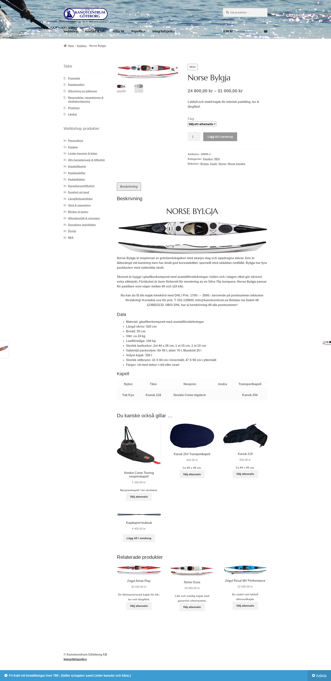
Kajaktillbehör (77, 166)
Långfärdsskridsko (80, 198)
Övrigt (72, 231)
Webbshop (71, 31)
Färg (191, 118)
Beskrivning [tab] (129, 186)
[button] (173, 70)
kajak (213, 163)
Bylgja (204, 163)
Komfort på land (78, 192)
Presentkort (75, 140)
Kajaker (82, 45)
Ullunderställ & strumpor (84, 218)
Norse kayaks (236, 163)
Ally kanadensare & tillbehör (86, 159)
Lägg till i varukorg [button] (139, 538)
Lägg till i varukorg (220, 136)
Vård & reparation (79, 205)
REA (217, 158)
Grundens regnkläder (82, 224)
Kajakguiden (76, 84)
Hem (71, 45)
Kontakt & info (95, 31)
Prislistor (74, 107)
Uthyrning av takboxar (82, 91)
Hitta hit (118, 31)
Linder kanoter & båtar (82, 153)
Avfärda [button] (321, 675)
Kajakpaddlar (76, 172)
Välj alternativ (139, 496)
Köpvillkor (138, 31)
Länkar (72, 114)
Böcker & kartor (78, 211)
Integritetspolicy (163, 31)
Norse (222, 163)
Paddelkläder (76, 179)
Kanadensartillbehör (81, 185)
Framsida (74, 78)
